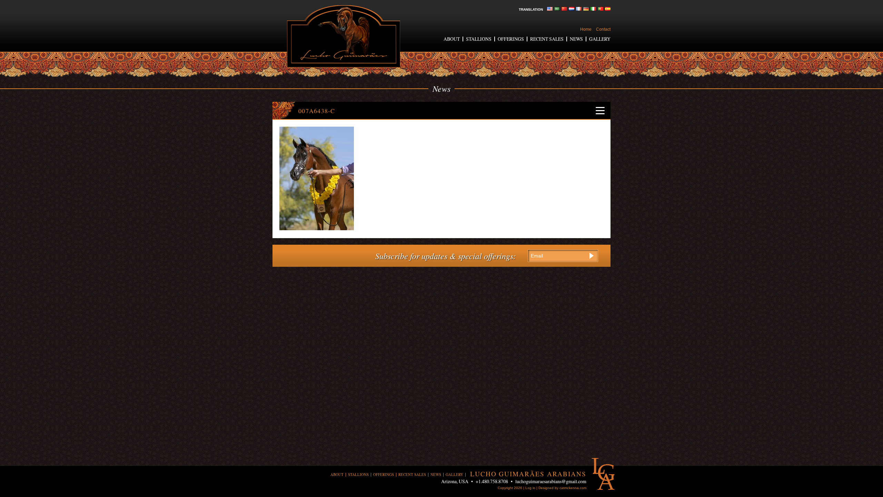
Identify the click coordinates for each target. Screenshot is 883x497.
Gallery (600, 39)
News (576, 39)
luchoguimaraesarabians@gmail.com (550, 481)
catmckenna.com (572, 488)
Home (586, 29)
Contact (603, 29)
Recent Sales (547, 39)
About (452, 39)
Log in (530, 488)
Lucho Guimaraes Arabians (343, 36)
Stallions (479, 39)
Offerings (511, 39)
